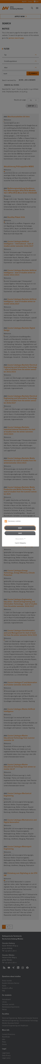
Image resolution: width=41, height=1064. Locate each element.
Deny (20, 528)
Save (20, 533)
